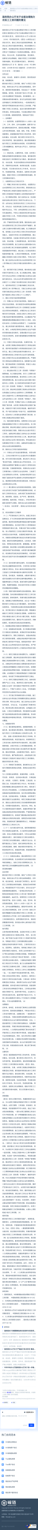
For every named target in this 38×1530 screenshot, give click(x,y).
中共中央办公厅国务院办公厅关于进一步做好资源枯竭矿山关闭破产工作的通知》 (20, 1367)
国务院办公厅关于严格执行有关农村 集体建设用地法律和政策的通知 (20, 1349)
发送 (31, 1425)
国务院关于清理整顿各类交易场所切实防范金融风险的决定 (20, 1331)
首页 (0, 9)
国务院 (6, 1402)
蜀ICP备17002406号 (8, 1526)
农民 (14, 1402)
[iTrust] (30, 1527)
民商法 (5, 9)
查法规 (9, 1392)
